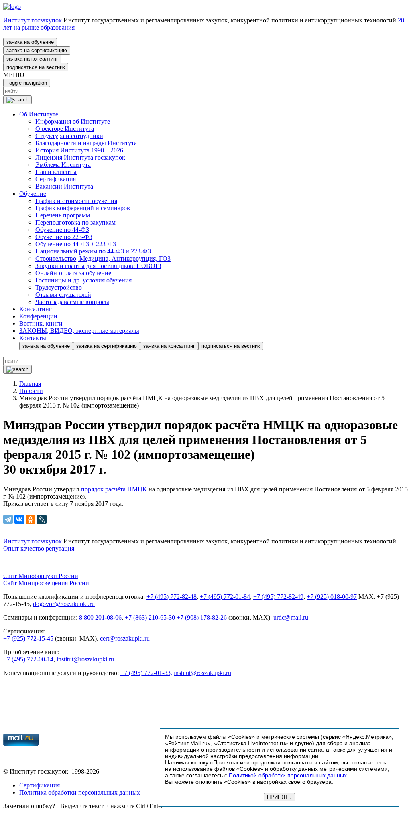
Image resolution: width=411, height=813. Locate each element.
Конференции (38, 316)
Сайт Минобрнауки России (40, 575)
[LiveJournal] (42, 519)
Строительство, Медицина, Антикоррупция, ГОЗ (103, 258)
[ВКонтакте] (19, 519)
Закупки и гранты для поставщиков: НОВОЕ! (98, 265)
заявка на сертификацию (36, 50)
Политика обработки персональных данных (79, 792)
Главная (30, 383)
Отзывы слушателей (63, 294)
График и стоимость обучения (76, 200)
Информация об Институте (72, 121)
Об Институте (38, 114)
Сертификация (55, 179)
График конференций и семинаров (82, 208)
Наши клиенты (56, 171)
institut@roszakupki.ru (85, 659)
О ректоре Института (64, 128)
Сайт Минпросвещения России (46, 583)
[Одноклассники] (30, 519)
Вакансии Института (64, 186)
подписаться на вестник (35, 67)
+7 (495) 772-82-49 (278, 596)
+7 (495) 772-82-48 (171, 596)
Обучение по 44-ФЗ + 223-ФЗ (75, 244)
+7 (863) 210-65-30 (150, 617)
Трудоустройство (58, 287)
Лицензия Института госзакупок (80, 157)
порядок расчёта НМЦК (114, 489)
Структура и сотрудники (69, 135)
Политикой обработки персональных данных (288, 775)
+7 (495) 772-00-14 (28, 659)
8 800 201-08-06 (100, 617)
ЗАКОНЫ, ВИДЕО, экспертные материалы (79, 330)
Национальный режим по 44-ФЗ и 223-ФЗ (93, 251)
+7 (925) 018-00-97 (332, 596)
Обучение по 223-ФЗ (63, 236)
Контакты (32, 338)
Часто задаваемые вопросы (72, 301)
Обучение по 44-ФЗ (62, 229)
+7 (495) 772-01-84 (225, 596)
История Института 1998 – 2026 (79, 150)
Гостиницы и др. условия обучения (83, 280)
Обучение (32, 193)
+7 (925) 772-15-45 (28, 638)
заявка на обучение (30, 42)
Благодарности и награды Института (86, 143)
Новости (31, 390)
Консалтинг (35, 309)
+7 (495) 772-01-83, (146, 672)
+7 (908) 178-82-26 (202, 617)
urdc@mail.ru (290, 617)
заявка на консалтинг (32, 59)
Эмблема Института (63, 164)
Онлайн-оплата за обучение (73, 273)
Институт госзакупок (32, 20)
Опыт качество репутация (38, 548)
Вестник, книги (41, 323)
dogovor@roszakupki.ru (64, 603)
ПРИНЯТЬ (279, 797)
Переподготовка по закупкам (75, 222)
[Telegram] (8, 519)
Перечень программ (62, 215)
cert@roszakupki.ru (125, 638)
